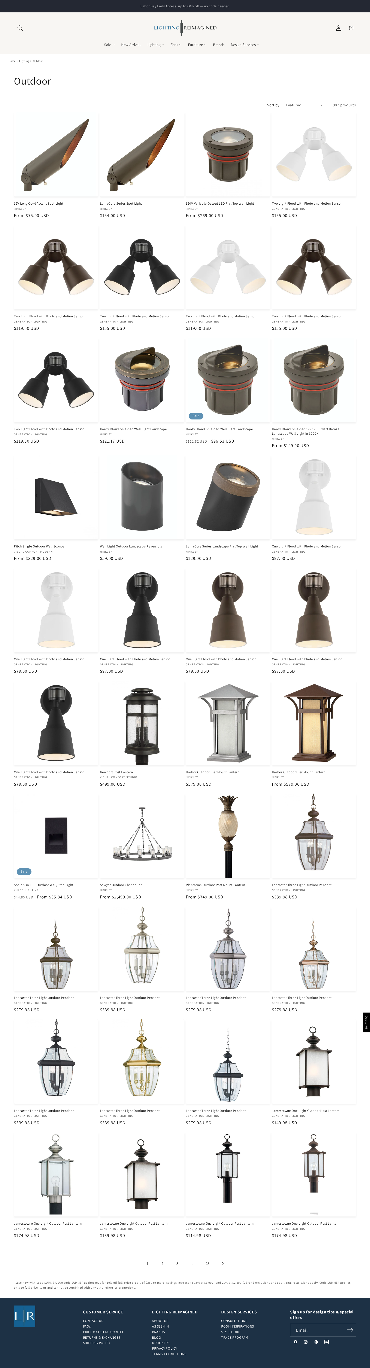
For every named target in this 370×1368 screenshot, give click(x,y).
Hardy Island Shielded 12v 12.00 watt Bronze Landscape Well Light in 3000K (306, 431)
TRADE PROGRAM (234, 1337)
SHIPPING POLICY (96, 1343)
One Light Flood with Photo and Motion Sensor (307, 546)
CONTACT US (93, 1321)
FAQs (87, 1326)
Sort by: (273, 104)
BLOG (156, 1337)
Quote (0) (367, 1022)
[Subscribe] (350, 1330)
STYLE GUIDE (231, 1332)
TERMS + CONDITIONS (169, 1354)
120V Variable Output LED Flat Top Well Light (220, 203)
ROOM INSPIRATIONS (237, 1326)
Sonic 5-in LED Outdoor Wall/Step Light (43, 885)
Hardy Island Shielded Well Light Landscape (133, 429)
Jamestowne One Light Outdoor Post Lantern (306, 1110)
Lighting (24, 60)
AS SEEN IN (160, 1326)
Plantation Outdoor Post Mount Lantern (215, 885)
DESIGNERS (161, 1343)
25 (208, 1263)
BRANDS (158, 1332)
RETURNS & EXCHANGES (101, 1337)
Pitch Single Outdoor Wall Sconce (39, 546)
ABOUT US (160, 1321)
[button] (20, 28)
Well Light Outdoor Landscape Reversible (131, 546)
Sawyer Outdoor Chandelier (121, 885)
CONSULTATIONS (234, 1321)
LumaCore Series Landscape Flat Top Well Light (222, 546)
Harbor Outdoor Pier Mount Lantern (212, 772)
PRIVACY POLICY (164, 1348)
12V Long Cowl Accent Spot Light (38, 203)
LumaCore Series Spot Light (121, 203)
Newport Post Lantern (116, 772)
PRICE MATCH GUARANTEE (103, 1332)
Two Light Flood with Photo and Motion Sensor (307, 203)
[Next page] (222, 1263)
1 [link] (147, 1263)
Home (12, 60)
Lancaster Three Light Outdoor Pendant (302, 885)
